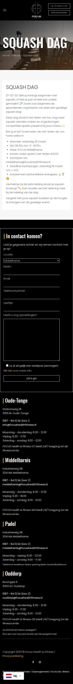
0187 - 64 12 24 (12, 420)
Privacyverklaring (13, 656)
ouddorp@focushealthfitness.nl (22, 597)
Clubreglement (40, 671)
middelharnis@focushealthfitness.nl (25, 484)
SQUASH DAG (35, 42)
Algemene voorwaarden (16, 671)
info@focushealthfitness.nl (19, 425)
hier (10, 370)
